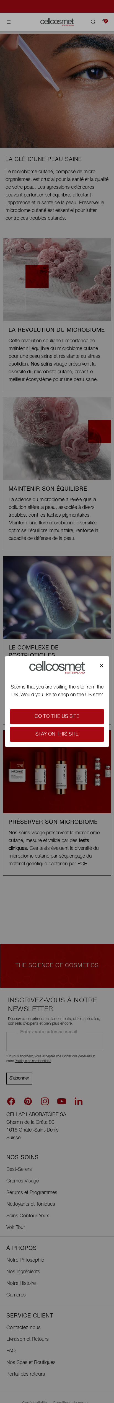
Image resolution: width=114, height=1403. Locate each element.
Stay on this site (57, 734)
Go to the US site (57, 716)
